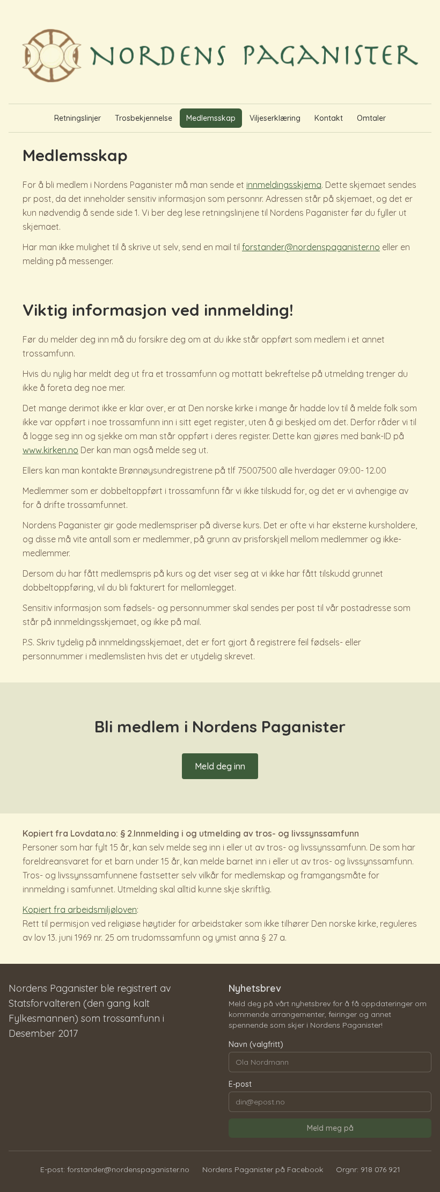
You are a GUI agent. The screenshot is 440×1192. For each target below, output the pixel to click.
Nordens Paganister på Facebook (262, 1169)
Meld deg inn (220, 766)
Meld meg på (330, 1128)
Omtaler (371, 118)
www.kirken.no (50, 450)
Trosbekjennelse (143, 118)
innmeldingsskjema (283, 184)
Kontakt (328, 118)
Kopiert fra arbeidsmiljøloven (80, 909)
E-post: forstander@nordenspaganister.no (114, 1169)
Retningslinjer (77, 118)
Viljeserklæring (275, 118)
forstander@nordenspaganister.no (311, 247)
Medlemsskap (211, 118)
